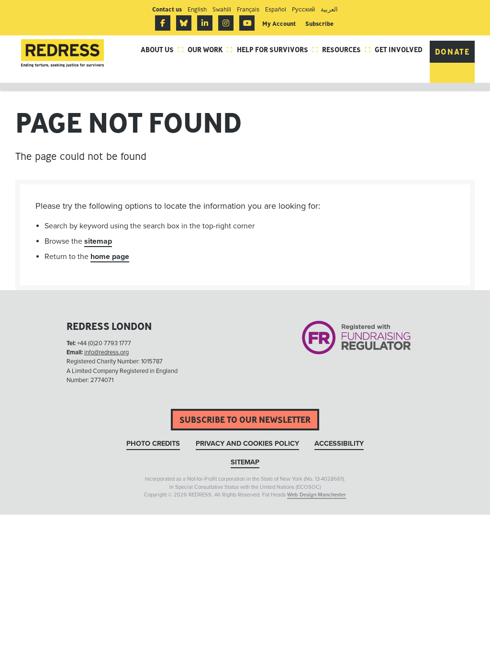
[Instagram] (226, 23)
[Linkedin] (204, 23)
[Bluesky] (183, 23)
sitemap (98, 241)
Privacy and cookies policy (247, 444)
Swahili (221, 9)
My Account (279, 24)
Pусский (303, 9)
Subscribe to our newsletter (245, 419)
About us (162, 49)
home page (109, 256)
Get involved (399, 49)
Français (248, 9)
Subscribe (319, 24)
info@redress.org (106, 352)
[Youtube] (247, 23)
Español (275, 9)
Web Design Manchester (316, 495)
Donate (452, 51)
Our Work (210, 49)
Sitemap (245, 462)
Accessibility (339, 444)
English (197, 9)
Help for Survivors (277, 49)
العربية (329, 9)
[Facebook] (162, 23)
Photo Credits (153, 444)
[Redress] (62, 53)
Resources (346, 49)
